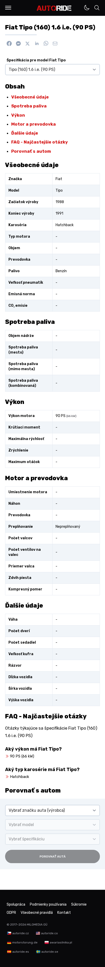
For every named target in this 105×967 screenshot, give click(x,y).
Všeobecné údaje (30, 97)
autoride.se (49, 951)
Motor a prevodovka (33, 124)
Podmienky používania (48, 904)
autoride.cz (20, 933)
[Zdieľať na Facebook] (9, 43)
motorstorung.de (24, 942)
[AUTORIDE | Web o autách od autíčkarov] (54, 8)
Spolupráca (16, 904)
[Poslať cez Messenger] (18, 43)
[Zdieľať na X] (27, 43)
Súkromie (79, 904)
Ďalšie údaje (24, 133)
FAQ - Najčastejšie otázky (39, 142)
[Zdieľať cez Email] (55, 43)
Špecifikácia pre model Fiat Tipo (36, 60)
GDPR (11, 912)
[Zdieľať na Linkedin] (37, 43)
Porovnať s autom (31, 151)
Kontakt (64, 912)
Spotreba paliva (29, 105)
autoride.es (20, 951)
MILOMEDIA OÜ (37, 924)
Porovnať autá (52, 856)
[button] (8, 7)
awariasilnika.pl (61, 942)
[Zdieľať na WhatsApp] (46, 43)
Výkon (18, 115)
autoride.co (49, 933)
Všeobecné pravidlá (37, 912)
